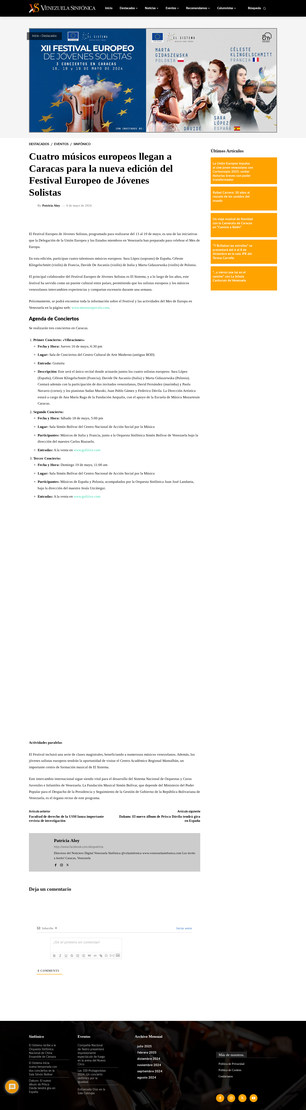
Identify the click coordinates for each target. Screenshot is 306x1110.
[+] (112, 955)
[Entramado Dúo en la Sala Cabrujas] (112, 1091)
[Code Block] (95, 955)
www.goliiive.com (87, 450)
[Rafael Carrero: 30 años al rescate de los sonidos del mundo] (265, 199)
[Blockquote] (89, 955)
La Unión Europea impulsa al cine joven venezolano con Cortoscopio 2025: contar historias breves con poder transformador (233, 171)
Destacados (49, 36)
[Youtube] (253, 1098)
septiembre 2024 (149, 1071)
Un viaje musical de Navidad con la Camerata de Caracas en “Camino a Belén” (233, 223)
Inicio (35, 36)
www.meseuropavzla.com (90, 308)
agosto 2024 (146, 1077)
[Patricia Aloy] (33, 205)
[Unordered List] (83, 955)
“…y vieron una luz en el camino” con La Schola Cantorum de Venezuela (229, 276)
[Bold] (54, 955)
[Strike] (72, 955)
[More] (193, 219)
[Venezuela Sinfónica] (57, 8)
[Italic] (60, 955)
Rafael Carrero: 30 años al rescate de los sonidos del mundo (231, 196)
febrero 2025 (147, 1052)
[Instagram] (61, 864)
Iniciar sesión (183, 928)
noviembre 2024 (149, 1065)
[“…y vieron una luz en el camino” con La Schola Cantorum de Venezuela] (265, 278)
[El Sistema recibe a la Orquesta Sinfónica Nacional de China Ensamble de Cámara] (63, 1049)
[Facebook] (55, 864)
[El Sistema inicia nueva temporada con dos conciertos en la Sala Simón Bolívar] (63, 1066)
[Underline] (66, 955)
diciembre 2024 (148, 1059)
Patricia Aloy (51, 205)
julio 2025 (144, 1046)
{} (106, 955)
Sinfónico (82, 144)
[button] (257, 8)
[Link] (101, 955)
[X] (67, 864)
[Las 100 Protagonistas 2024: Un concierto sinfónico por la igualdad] (112, 1074)
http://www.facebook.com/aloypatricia (78, 847)
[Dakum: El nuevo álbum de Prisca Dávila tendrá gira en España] (63, 1084)
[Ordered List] (78, 955)
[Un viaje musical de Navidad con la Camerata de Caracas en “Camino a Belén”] (265, 225)
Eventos (61, 144)
